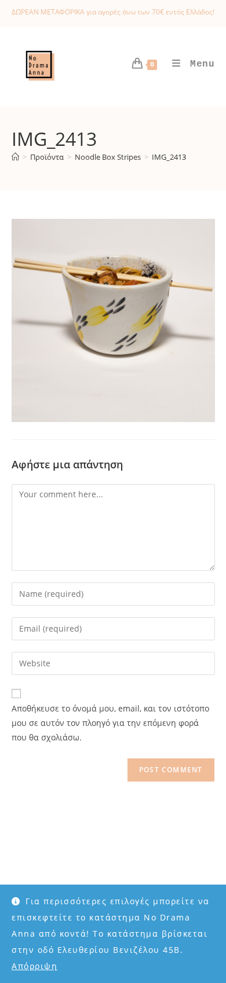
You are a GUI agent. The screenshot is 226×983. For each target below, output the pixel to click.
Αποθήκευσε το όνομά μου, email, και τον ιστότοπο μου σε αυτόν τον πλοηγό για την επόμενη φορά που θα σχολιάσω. (110, 723)
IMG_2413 (169, 157)
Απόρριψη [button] (34, 965)
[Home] (15, 157)
